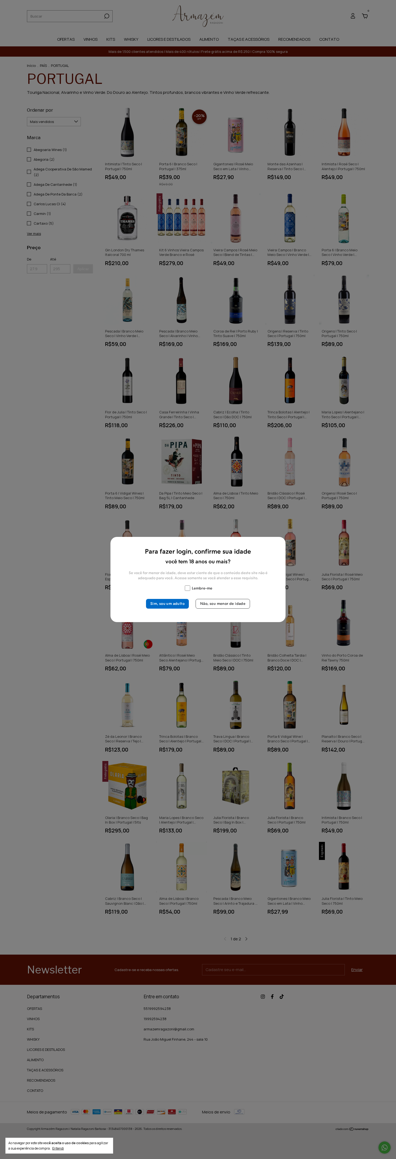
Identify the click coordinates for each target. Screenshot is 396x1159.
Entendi (58, 1148)
